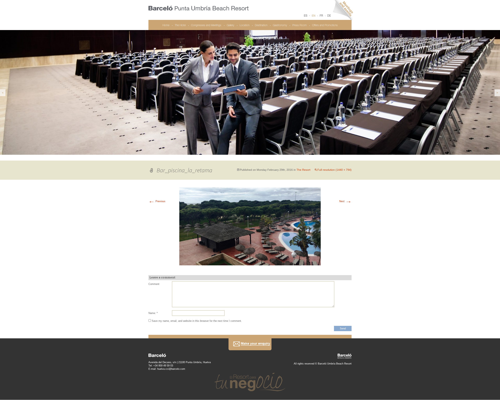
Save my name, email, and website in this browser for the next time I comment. (197, 321)
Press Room (299, 25)
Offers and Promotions (325, 25)
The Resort (303, 170)
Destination (261, 25)
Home (165, 25)
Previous (156, 201)
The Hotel (180, 25)
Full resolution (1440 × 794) (334, 170)
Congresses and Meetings (206, 25)
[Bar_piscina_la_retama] (250, 226)
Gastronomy (280, 25)
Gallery (230, 25)
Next (345, 201)
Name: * (153, 313)
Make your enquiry (250, 344)
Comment (153, 284)
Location (244, 25)
